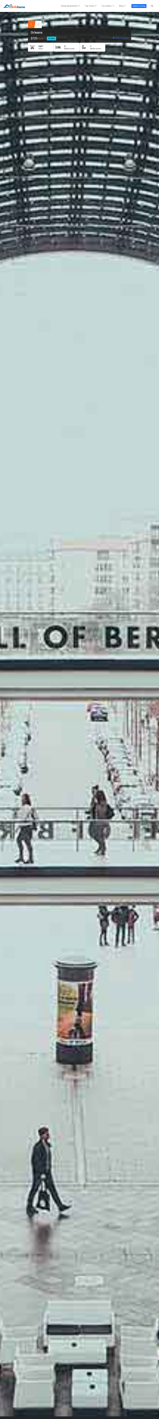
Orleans (36, 32)
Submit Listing (139, 6)
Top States (107, 6)
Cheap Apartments (69, 6)
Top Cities (89, 6)
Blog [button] (121, 6)
